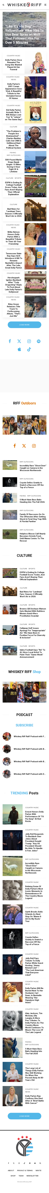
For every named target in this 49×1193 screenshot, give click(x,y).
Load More (24, 1116)
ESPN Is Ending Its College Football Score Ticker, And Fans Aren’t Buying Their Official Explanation (13, 188)
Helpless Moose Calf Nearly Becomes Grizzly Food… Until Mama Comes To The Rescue (32, 537)
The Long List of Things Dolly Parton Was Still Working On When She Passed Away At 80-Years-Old (34, 1074)
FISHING (13, 153)
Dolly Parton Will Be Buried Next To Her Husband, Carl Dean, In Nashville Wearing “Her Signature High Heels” (34, 995)
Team (21, 1176)
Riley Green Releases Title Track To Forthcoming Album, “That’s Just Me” (13, 310)
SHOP (13, 1176)
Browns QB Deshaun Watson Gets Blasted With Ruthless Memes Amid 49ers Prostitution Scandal (33, 612)
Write (38, 1170)
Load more (24, 325)
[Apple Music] (35, 1163)
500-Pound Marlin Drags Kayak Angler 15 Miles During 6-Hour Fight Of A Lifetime (13, 166)
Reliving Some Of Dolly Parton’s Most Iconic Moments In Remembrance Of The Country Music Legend (34, 892)
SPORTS (18, 178)
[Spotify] (29, 1163)
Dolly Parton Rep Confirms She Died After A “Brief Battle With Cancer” (34, 1099)
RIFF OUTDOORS (13, 155)
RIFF (17, 403)
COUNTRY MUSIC (13, 56)
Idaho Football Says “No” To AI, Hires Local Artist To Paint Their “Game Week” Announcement (32, 653)
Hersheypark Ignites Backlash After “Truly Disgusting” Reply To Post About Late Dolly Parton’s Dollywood (13, 284)
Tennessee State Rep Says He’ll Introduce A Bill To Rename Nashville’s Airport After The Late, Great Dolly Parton (13, 260)
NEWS (13, 79)
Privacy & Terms (25, 1170)
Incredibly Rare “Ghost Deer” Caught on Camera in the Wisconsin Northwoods (33, 468)
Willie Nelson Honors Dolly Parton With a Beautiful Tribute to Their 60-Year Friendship (13, 238)
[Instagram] (19, 1163)
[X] (13, 1163)
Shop (37, 672)
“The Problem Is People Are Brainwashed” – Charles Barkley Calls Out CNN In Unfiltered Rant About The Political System (13, 139)
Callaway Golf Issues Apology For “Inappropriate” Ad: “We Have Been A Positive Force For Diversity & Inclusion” (33, 633)
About (11, 1170)
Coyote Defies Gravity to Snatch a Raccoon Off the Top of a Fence (32, 485)
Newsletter (32, 1176)
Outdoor (27, 403)
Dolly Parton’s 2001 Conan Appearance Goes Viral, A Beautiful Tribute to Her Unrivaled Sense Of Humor (13, 91)
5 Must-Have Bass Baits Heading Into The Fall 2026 (32, 500)
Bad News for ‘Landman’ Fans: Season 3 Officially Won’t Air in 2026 (13, 212)
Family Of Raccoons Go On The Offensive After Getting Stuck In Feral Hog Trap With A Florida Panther (33, 518)
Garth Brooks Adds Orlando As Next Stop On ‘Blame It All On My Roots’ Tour (34, 916)
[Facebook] (8, 1163)
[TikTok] (24, 1163)
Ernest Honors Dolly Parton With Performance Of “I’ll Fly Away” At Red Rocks (34, 816)
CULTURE (13, 127)
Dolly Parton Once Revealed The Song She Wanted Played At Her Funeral (13, 65)
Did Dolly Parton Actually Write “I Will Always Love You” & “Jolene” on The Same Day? (13, 115)
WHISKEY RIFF (20, 672)
